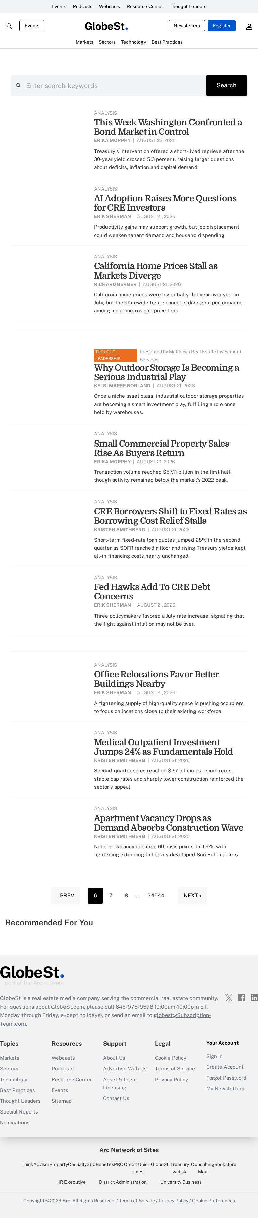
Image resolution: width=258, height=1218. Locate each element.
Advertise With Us (125, 1069)
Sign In (214, 1056)
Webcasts (109, 6)
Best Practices (17, 1090)
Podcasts (82, 6)
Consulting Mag (202, 1168)
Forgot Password (226, 1078)
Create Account (225, 1067)
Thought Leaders (188, 6)
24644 (155, 895)
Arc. (66, 1200)
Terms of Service (175, 1069)
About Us (114, 1058)
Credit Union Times (137, 1168)
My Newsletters (225, 1088)
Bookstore (225, 1164)
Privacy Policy (171, 1079)
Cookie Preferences (213, 1200)
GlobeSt (159, 1164)
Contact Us (116, 1098)
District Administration (123, 1182)
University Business (181, 1182)
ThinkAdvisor (35, 1164)
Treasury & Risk (179, 1168)
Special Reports (19, 1112)
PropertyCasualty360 (72, 1164)
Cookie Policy (170, 1058)
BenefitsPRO (109, 1164)
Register (222, 25)
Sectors (9, 1069)
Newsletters (187, 25)
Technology (13, 1079)
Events (59, 6)
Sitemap (62, 1101)
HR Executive (71, 1182)
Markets (9, 1058)
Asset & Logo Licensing (119, 1083)
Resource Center (145, 6)
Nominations (15, 1122)
